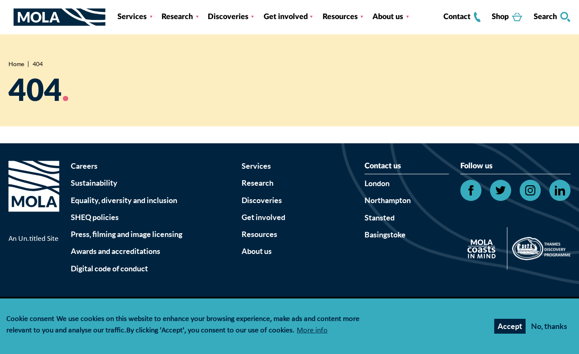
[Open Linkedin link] (560, 190)
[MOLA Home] (33, 196)
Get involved (286, 17)
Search (545, 17)
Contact (456, 17)
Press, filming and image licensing (126, 234)
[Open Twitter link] (500, 190)
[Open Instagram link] (530, 190)
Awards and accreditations (115, 251)
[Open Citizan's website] (483, 250)
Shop (500, 17)
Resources (340, 17)
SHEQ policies (95, 217)
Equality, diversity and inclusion (124, 200)
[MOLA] (60, 17)
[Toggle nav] (11, 17)
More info (312, 330)
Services (132, 17)
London (377, 183)
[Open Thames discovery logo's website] (539, 250)
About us (388, 17)
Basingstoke (385, 234)
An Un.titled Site (33, 239)
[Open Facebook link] (471, 190)
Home (16, 64)
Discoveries (228, 17)
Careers (84, 166)
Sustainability (94, 182)
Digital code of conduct (109, 268)
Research (177, 17)
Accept (510, 326)
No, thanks (549, 326)
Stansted (380, 217)
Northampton (388, 200)
